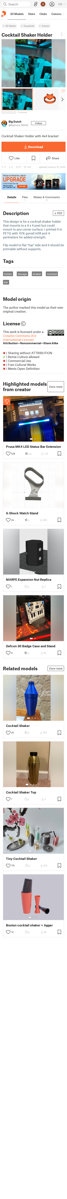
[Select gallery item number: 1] (31, 439)
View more (56, 386)
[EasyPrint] (36, 4)
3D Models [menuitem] (17, 14)
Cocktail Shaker (18, 725)
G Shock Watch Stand (22, 513)
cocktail (52, 274)
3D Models (10, 25)
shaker (37, 274)
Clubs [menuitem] (43, 14)
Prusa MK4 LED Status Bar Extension (33, 446)
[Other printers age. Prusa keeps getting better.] (33, 181)
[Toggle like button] (8, 453)
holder (8, 274)
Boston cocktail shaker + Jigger (29, 925)
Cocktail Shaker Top (21, 792)
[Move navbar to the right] (63, 13)
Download (35, 147)
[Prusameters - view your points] (43, 4)
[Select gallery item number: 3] (35, 718)
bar (6, 282)
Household (29, 25)
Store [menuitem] (31, 14)
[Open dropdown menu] (62, 34)
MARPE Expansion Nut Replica (28, 579)
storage (22, 274)
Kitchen (46, 25)
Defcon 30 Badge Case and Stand (30, 646)
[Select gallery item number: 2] (35, 439)
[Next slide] (62, 99)
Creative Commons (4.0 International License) (30, 339)
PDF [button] (60, 213)
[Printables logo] (3, 14)
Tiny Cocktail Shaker (21, 858)
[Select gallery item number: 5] (39, 784)
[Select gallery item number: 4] (38, 718)
